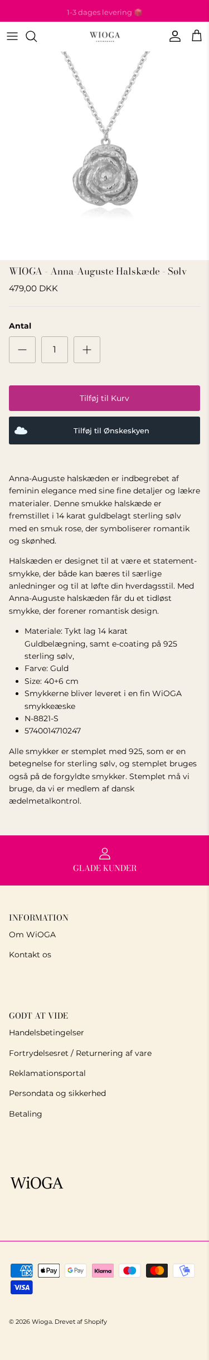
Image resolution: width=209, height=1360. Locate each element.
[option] (104, 155)
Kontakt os (30, 955)
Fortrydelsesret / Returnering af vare (80, 1053)
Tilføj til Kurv (104, 398)
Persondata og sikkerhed (57, 1093)
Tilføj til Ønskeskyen (111, 431)
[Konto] (172, 36)
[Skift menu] (12, 36)
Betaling (25, 1114)
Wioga (42, 1321)
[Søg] (37, 36)
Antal (20, 326)
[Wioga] (105, 36)
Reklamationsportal (47, 1073)
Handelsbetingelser (46, 1033)
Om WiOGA (32, 935)
